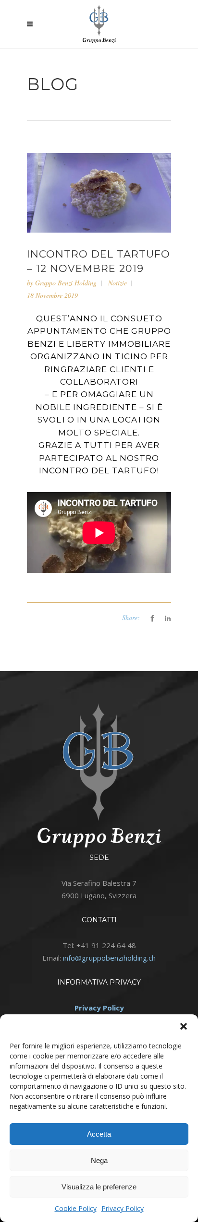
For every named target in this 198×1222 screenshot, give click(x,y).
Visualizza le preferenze (99, 1187)
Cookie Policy (76, 1208)
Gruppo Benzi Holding (66, 282)
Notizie (117, 282)
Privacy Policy (122, 1208)
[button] (183, 1026)
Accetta (99, 1134)
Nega (99, 1160)
